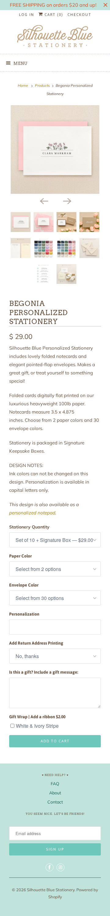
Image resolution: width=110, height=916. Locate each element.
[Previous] (43, 200)
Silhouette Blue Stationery (51, 889)
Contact (55, 802)
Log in (26, 15)
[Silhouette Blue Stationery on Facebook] (49, 867)
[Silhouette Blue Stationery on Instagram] (60, 867)
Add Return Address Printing (36, 643)
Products (42, 85)
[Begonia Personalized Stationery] (55, 149)
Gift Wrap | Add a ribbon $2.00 (37, 716)
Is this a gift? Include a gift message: (43, 672)
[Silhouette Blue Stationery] (55, 36)
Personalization (24, 614)
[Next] (66, 200)
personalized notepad (32, 513)
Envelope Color (23, 585)
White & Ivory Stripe (37, 725)
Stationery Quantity (29, 527)
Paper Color (20, 556)
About (55, 793)
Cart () (53, 15)
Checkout (79, 15)
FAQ (55, 783)
